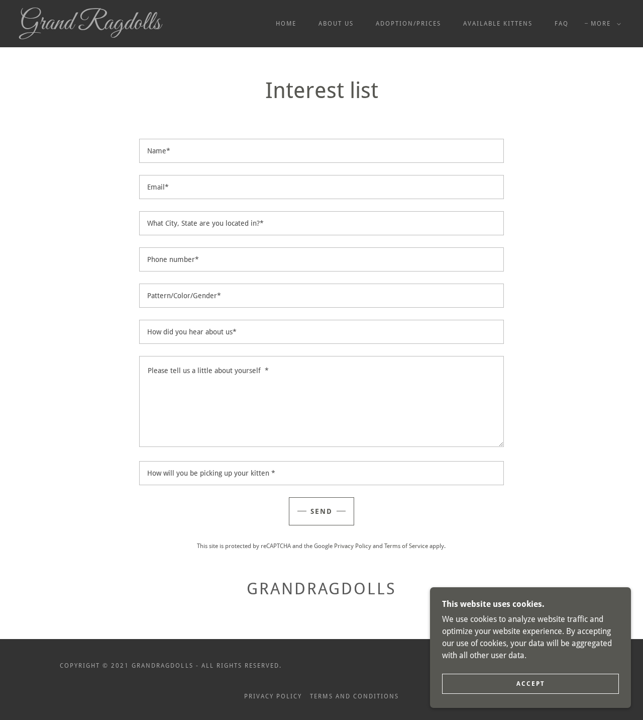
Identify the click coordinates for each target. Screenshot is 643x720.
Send (321, 511)
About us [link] (336, 23)
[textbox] (321, 151)
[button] (604, 24)
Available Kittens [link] (497, 23)
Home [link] (286, 23)
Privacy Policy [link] (352, 546)
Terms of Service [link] (406, 546)
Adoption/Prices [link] (408, 23)
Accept (530, 683)
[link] (102, 26)
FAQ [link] (562, 23)
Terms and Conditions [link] (354, 696)
